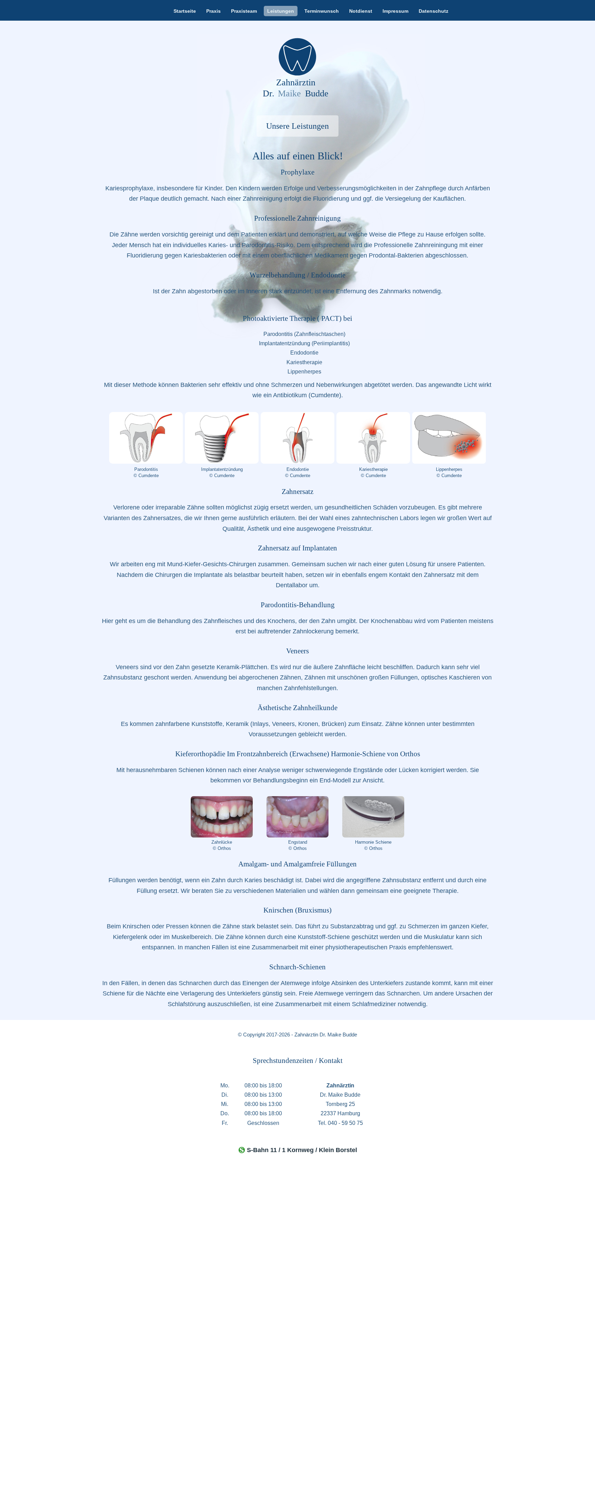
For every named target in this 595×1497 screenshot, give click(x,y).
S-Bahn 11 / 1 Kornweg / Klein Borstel (302, 1150)
